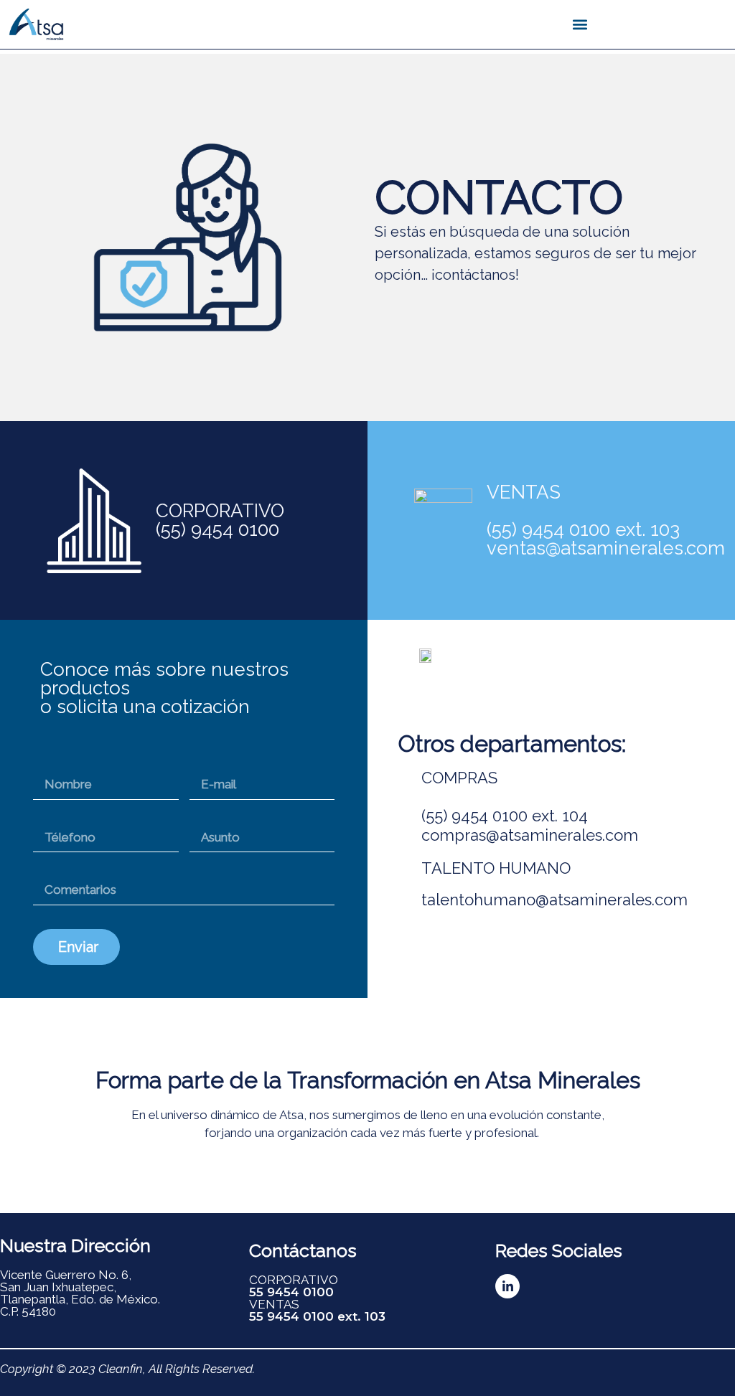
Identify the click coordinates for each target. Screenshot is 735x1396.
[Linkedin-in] (507, 1286)
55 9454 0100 (291, 1292)
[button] (580, 25)
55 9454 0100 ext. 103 (317, 1316)
